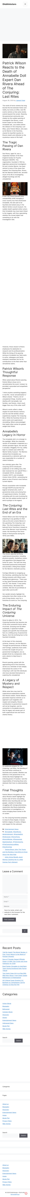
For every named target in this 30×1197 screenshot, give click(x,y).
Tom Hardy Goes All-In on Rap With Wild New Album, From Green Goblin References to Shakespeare (14, 975)
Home (4, 1115)
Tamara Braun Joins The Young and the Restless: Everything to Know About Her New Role (15, 852)
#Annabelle (8, 832)
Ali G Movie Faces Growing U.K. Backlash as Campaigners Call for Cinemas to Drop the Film (13, 982)
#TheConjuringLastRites (10, 844)
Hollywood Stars (8, 1023)
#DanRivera (17, 832)
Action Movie (6, 1003)
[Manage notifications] (26, 1193)
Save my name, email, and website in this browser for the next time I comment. (14, 912)
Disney (4, 1017)
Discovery (5, 1015)
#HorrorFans (15, 837)
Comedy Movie (7, 1012)
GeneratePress (15, 1194)
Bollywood (5, 1009)
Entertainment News (11, 829)
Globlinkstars (9, 4)
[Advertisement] (15, 24)
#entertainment (7, 834)
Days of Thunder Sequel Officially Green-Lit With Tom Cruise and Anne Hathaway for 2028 (14, 961)
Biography (5, 1006)
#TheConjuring (18, 842)
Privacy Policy (7, 1121)
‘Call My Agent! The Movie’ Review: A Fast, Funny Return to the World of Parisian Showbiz (14, 954)
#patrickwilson (7, 842)
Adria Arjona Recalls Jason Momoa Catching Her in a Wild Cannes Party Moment (12, 859)
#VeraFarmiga (7, 847)
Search (4, 1037)
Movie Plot (6, 1026)
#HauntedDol (18, 834)
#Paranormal (17, 839)
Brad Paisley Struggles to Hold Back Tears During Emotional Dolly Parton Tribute (14, 968)
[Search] (25, 931)
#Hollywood (6, 837)
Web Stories (6, 1029)
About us (5, 1104)
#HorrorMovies (7, 839)
